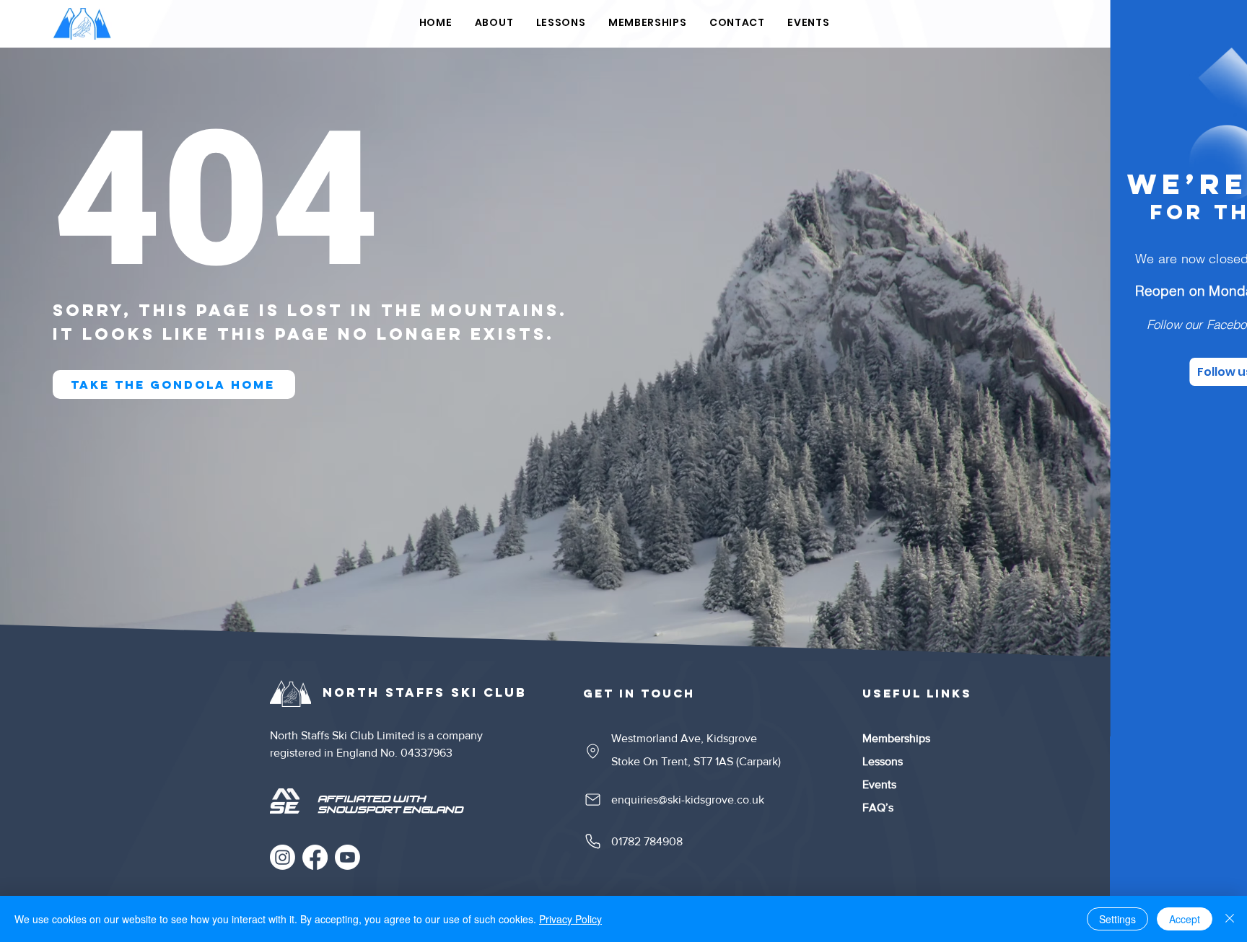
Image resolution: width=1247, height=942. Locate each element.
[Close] (1229, 918)
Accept (1184, 919)
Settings (1117, 919)
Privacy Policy (570, 919)
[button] (1212, 30)
